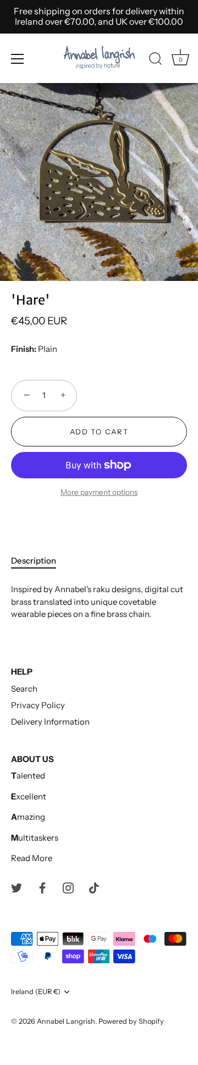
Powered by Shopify (131, 1021)
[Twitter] (16, 887)
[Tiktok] (94, 887)
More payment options (99, 492)
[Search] (156, 60)
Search (24, 688)
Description (33, 560)
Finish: (23, 349)
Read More (31, 858)
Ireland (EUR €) (36, 991)
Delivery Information (50, 721)
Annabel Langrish (66, 1021)
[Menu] (18, 59)
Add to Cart (99, 431)
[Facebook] (42, 887)
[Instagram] (68, 887)
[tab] (39, 561)
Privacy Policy (38, 705)
